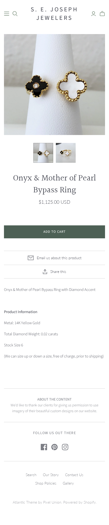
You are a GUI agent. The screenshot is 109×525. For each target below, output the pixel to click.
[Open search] (15, 13)
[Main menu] (6, 13)
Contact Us (74, 474)
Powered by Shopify (79, 502)
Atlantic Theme (25, 502)
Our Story (51, 474)
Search (31, 474)
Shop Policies (45, 483)
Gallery (68, 483)
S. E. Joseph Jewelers (54, 13)
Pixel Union (52, 502)
